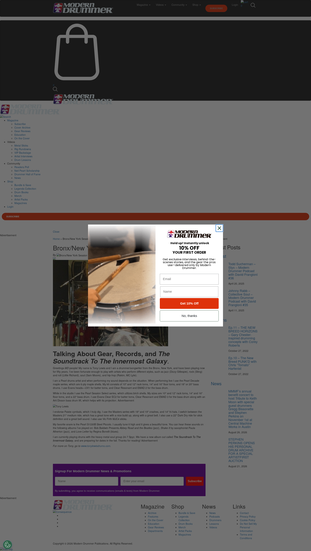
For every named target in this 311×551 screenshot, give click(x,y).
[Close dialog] (220, 228)
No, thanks (189, 316)
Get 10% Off (189, 303)
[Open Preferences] (7, 544)
